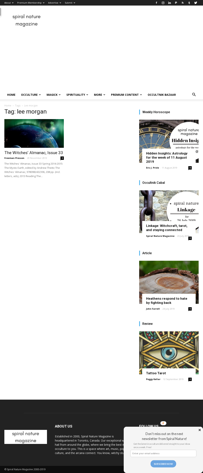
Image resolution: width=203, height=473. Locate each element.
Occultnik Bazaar (162, 95)
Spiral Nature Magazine (160, 235)
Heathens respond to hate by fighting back (166, 301)
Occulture (29, 95)
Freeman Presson (14, 157)
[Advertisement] (101, 60)
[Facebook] (156, 3)
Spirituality (75, 95)
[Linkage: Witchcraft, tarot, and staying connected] (169, 211)
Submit (68, 2)
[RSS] (183, 3)
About (7, 2)
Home (11, 95)
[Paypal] (176, 3)
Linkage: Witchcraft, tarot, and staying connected (166, 228)
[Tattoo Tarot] (169, 352)
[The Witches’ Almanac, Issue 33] (34, 133)
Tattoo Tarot (156, 373)
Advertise (53, 2)
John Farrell (153, 308)
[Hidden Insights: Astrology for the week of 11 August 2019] (169, 141)
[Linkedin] (169, 3)
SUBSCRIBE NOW (163, 463)
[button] (194, 95)
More (98, 95)
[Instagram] (163, 3)
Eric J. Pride (152, 167)
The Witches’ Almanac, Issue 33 (33, 152)
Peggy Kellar (153, 379)
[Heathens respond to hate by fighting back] (169, 282)
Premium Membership (29, 2)
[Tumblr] (189, 3)
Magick (52, 95)
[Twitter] (196, 3)
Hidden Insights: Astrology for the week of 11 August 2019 (167, 157)
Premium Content (125, 95)
